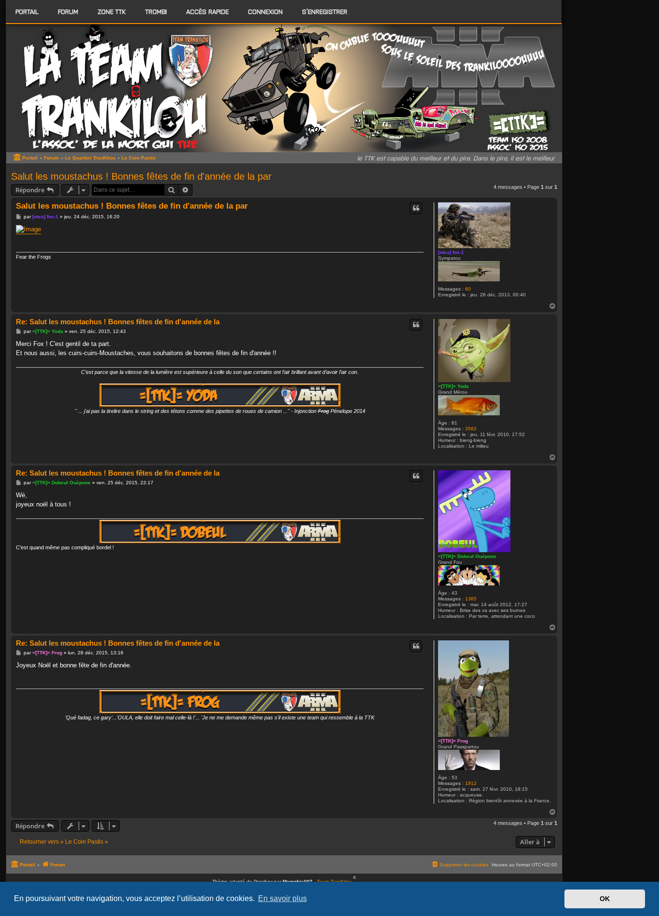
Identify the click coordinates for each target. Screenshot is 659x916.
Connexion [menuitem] (265, 11)
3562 (471, 428)
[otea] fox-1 (451, 252)
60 (468, 289)
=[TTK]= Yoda (453, 386)
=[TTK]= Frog (453, 740)
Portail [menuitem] (27, 11)
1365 (471, 598)
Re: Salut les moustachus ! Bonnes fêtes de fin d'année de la (118, 322)
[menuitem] (68, 11)
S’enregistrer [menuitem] (324, 11)
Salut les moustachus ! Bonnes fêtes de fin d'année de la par (141, 176)
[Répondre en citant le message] (416, 208)
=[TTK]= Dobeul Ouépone (467, 556)
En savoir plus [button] (282, 898)
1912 (471, 783)
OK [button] (605, 899)
